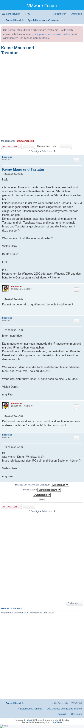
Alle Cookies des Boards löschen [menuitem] (64, 708)
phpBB (30, 720)
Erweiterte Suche (69, 146)
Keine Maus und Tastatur (17, 50)
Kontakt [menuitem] (62, 714)
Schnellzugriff (13, 13)
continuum (16, 286)
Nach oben (80, 281)
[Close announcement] (79, 29)
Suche (63, 146)
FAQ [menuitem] (27, 13)
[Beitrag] (3, 174)
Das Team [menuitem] (76, 714)
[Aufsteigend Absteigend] (42, 495)
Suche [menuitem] (80, 20)
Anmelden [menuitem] (77, 13)
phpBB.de (57, 722)
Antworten (10, 146)
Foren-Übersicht (15, 703)
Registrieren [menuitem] (59, 13)
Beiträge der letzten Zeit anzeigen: (33, 484)
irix (32, 141)
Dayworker (23, 141)
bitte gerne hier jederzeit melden (53, 34)
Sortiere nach (30, 489)
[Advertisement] (42, 97)
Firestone (7, 157)
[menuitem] (31, 708)
